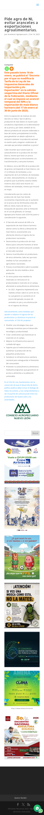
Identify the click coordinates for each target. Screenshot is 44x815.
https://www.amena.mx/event (22, 708)
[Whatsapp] (7, 69)
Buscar (35, 433)
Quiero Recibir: (20, 798)
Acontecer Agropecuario (17, 34)
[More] (11, 69)
